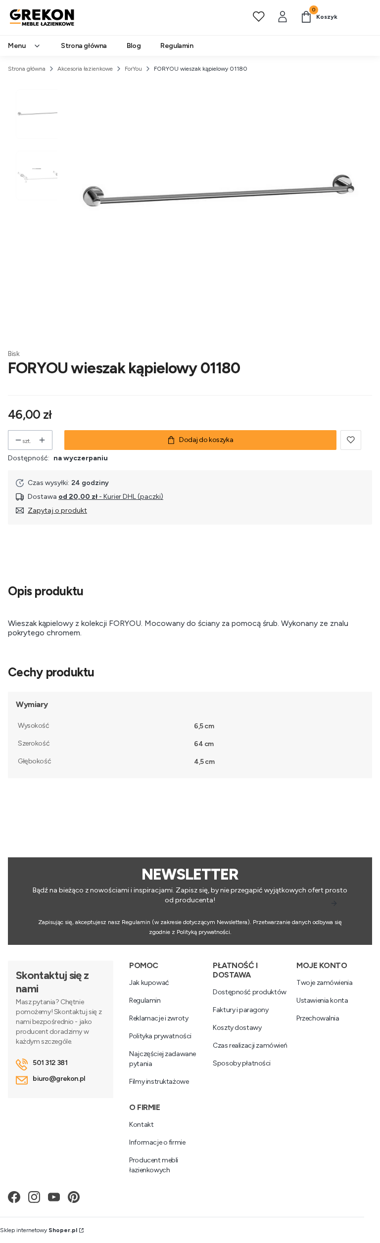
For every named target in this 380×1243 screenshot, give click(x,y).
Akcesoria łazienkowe (85, 68)
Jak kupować (149, 982)
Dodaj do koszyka (206, 440)
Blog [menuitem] (134, 46)
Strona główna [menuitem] (84, 46)
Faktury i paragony (240, 1010)
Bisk (13, 354)
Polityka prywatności (160, 1036)
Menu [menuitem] (16, 46)
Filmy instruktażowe (159, 1081)
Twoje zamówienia (324, 982)
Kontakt (141, 1124)
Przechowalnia (317, 1018)
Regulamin (144, 1000)
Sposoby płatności (242, 1063)
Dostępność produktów (249, 992)
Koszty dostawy (237, 1027)
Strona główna (27, 68)
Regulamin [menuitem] (176, 46)
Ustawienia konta (322, 1000)
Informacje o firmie (157, 1142)
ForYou (133, 68)
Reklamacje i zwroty (158, 1018)
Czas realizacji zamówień (250, 1045)
